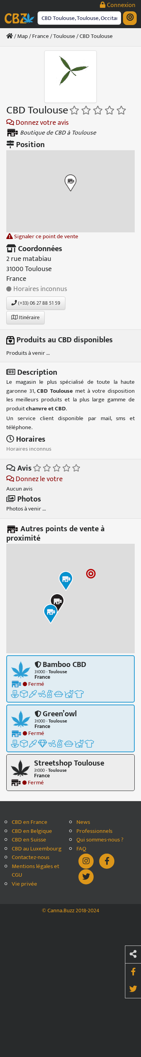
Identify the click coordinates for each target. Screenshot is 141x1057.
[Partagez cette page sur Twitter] (133, 989)
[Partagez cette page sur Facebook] (133, 972)
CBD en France (29, 822)
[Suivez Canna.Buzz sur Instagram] (86, 861)
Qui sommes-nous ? (99, 840)
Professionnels (94, 831)
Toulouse (64, 36)
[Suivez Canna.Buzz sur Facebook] (107, 861)
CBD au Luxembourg (36, 849)
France (40, 36)
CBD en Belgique (32, 831)
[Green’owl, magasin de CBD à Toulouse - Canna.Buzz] (21, 719)
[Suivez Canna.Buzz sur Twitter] (86, 876)
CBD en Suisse (29, 840)
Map (22, 36)
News (83, 822)
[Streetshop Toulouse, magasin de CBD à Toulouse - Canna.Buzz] (20, 768)
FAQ (81, 849)
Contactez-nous (30, 857)
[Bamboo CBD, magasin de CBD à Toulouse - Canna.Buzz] (21, 669)
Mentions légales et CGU (35, 871)
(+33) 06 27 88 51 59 (38, 302)
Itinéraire (29, 317)
